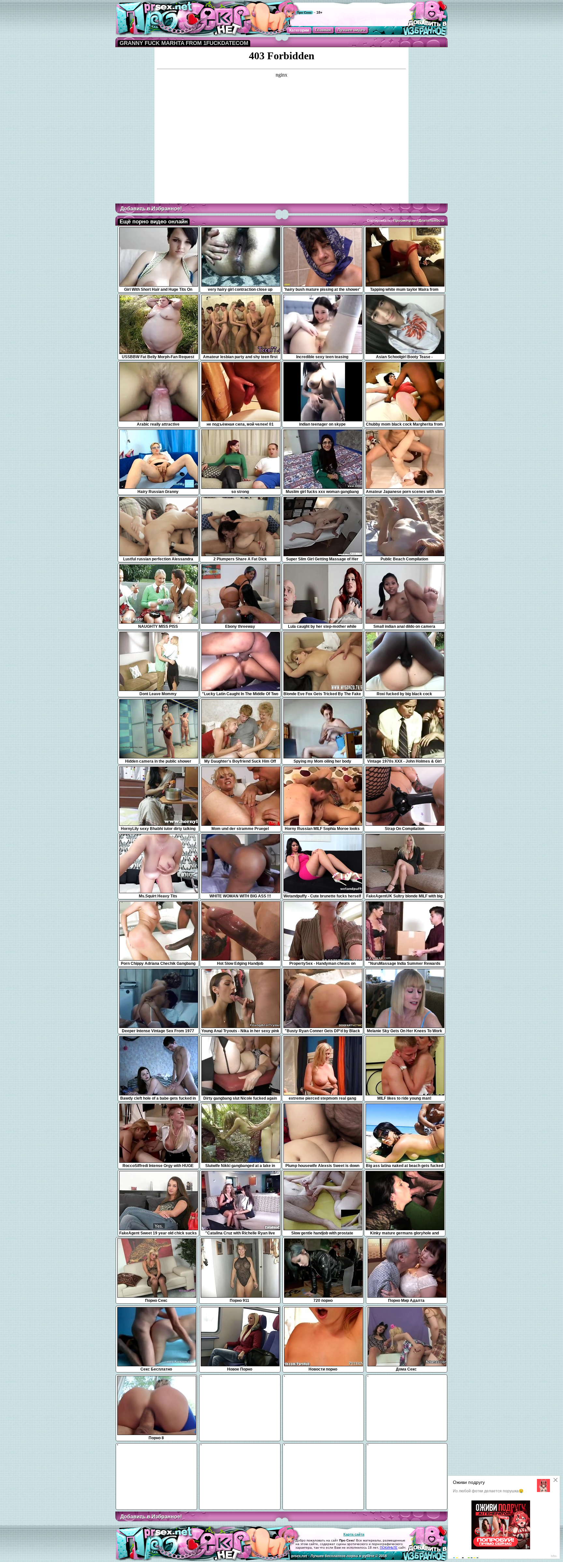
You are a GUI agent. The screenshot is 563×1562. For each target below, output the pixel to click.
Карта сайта (353, 1534)
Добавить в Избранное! (151, 208)
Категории (299, 30)
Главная (323, 30)
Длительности (431, 220)
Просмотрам (404, 220)
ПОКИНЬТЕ (388, 1547)
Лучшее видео (351, 30)
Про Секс (304, 12)
